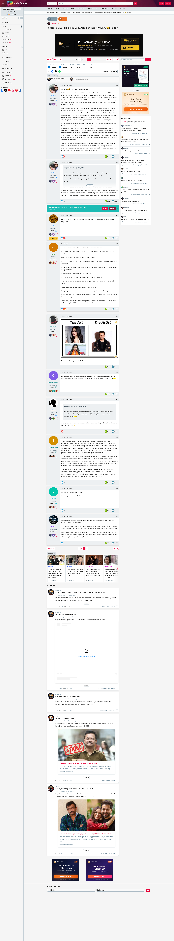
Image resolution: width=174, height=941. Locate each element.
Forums (5, 47)
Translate (13, 14)
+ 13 (56, 418)
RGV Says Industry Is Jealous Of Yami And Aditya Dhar (74, 789)
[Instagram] (13, 90)
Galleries (7, 65)
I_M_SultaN (144, 203)
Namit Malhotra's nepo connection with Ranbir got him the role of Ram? (81, 593)
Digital (7, 36)
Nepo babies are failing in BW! (65, 614)
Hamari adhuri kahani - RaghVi (131, 171)
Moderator (112, 710)
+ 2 (56, 262)
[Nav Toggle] (2, 3)
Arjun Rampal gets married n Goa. (132, 151)
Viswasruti (144, 133)
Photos (122, 9)
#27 (117, 399)
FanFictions (92, 9)
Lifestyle (7, 39)
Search (148, 59)
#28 (117, 437)
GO (135, 3)
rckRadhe (112, 853)
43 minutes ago (135, 133)
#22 (117, 162)
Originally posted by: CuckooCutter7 (75, 406)
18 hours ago (136, 222)
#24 (117, 244)
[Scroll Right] (117, 79)
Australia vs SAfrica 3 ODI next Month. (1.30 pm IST (135, 191)
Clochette (112, 780)
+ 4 (56, 234)
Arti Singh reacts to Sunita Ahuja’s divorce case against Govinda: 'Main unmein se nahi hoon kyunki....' (55, 573)
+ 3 (56, 335)
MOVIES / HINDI (89, 566)
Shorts (7, 76)
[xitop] (60, 67)
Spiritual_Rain (143, 183)
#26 (117, 372)
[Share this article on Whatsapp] (59, 71)
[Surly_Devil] (49, 67)
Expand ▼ (86, 603)
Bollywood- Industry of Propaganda (67, 696)
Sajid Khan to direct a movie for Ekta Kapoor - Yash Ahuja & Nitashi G (133, 161)
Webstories (104, 9)
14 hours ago (134, 174)
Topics (65, 9)
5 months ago (104, 853)
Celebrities (8, 57)
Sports (7, 42)
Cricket (126, 178)
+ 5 (56, 456)
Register (168, 3)
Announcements (140, 122)
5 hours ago (136, 203)
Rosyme (145, 213)
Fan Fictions (8, 68)
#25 (117, 316)
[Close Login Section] (117, 208)
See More (5, 53)
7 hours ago (136, 165)
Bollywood (54, 23)
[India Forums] (17, 3)
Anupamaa (127, 137)
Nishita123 (144, 165)
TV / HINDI (50, 566)
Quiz (72, 9)
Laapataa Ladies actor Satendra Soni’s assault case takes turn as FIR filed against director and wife (112, 573)
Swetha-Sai (112, 688)
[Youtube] (9, 90)
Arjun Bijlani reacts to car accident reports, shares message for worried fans (75, 572)
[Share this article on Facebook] (52, 71)
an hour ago (133, 144)
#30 (117, 516)
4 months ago (105, 606)
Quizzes (7, 72)
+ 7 (56, 104)
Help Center (8, 83)
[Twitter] (5, 90)
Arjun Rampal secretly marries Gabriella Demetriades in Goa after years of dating (93, 572)
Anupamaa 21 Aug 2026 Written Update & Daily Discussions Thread (134, 141)
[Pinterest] (16, 90)
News (4, 26)
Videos (7, 61)
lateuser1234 (143, 174)
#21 (117, 85)
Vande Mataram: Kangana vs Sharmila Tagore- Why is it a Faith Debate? (133, 129)
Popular (130, 122)
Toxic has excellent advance (130, 201)
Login (161, 3)
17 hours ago (137, 213)
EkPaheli (113, 606)
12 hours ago (136, 153)
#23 (117, 215)
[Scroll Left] (48, 79)
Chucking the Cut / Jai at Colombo (132, 180)
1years (64, 67)
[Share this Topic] (48, 71)
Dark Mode (5, 18)
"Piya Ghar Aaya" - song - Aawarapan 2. (134, 210)
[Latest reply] (117, 606)
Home (6, 22)
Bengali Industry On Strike (64, 718)
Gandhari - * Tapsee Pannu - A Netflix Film (135, 219)
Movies (7, 33)
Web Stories (8, 79)
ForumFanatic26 (142, 144)
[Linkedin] (20, 90)
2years (53, 67)
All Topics (7, 50)
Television (8, 29)
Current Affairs (128, 125)
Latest (124, 122)
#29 (117, 488)
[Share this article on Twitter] (56, 71)
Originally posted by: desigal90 (74, 168)
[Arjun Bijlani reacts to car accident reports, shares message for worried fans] (75, 560)
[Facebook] (2, 90)
